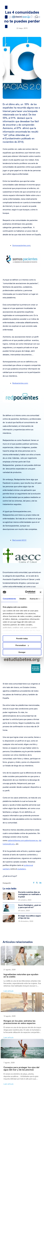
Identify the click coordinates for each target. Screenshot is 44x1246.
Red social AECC (19, 540)
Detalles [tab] (22, 599)
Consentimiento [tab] (9, 599)
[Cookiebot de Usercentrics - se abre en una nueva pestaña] (26, 592)
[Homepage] (21, 17)
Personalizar (20, 645)
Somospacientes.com (21, 245)
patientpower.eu (31, 840)
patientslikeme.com (16, 840)
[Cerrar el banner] (40, 592)
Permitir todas (22, 638)
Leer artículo (8, 991)
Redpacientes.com (20, 383)
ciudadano (21, 869)
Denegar (22, 652)
